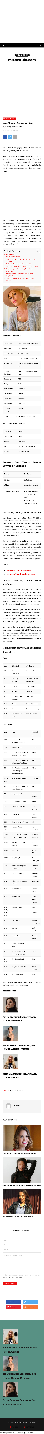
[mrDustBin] (22, 57)
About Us (3, 1433)
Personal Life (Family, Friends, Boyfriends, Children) (21, 260)
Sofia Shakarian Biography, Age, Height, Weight (20, 279)
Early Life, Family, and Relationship (19, 264)
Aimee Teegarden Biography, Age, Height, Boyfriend (19, 1153)
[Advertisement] (22, 21)
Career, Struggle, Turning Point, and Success (22, 266)
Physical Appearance (13, 257)
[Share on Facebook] (5, 137)
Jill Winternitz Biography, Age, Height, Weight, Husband (20, 274)
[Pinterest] (17, 1090)
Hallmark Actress (9, 118)
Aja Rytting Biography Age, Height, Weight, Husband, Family (22, 1185)
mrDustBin (33, 1422)
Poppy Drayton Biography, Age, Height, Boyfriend (20, 270)
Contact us (10, 1433)
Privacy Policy (20, 1433)
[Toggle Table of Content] (36, 251)
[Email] (21, 1090)
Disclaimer (30, 1433)
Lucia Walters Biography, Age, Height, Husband (18, 1217)
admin (17, 1105)
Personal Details (11, 254)
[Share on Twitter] (10, 137)
